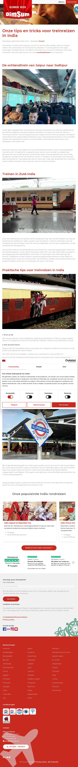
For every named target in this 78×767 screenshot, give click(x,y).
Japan (29, 648)
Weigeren (14, 405)
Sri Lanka (55, 660)
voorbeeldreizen (44, 52)
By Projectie (53, 762)
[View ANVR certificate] (19, 711)
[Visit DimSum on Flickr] (9, 757)
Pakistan (55, 648)
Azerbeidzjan (8, 652)
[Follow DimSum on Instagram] (12, 629)
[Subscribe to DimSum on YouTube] (16, 629)
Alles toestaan (63, 405)
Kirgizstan (31, 660)
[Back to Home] (17, 9)
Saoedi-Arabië (57, 656)
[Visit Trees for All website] (33, 711)
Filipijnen (7, 683)
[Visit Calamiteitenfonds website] (26, 711)
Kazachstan (32, 656)
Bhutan (6, 660)
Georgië (6, 686)
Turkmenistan (57, 683)
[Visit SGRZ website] (13, 711)
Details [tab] (39, 366)
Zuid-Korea (56, 690)
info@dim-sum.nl (11, 741)
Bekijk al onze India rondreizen (38, 548)
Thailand (55, 671)
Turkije (54, 679)
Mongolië (31, 683)
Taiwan (55, 667)
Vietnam (55, 686)
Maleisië (30, 675)
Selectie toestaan (39, 405)
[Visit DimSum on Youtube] (8, 757)
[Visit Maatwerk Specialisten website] (6, 719)
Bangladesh (8, 656)
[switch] (29, 396)
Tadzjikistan (57, 664)
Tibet (54, 675)
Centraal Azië (8, 667)
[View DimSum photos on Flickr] (9, 629)
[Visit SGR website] (6, 711)
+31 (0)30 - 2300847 (16, 747)
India (5, 690)
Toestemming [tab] (13, 366)
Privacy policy (8, 620)
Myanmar (31, 686)
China (5, 671)
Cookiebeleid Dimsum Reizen (15, 617)
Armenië (6, 648)
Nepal (29, 690)
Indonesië (7, 694)
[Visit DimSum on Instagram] (6, 757)
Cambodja (7, 664)
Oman (30, 698)
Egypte (6, 675)
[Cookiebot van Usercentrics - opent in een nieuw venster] (67, 360)
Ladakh (30, 664)
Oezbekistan (32, 694)
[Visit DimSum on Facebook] (5, 629)
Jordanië (31, 652)
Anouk (41, 41)
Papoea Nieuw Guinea (61, 652)
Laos (29, 667)
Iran (4, 698)
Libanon (30, 671)
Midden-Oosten (33, 679)
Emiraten (6, 679)
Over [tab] (64, 366)
